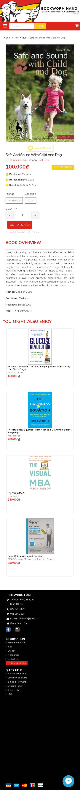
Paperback (14, 200)
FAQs (10, 694)
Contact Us (13, 659)
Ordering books (16, 663)
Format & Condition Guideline (22, 232)
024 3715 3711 (18, 609)
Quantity (11, 208)
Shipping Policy (15, 685)
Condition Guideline (17, 677)
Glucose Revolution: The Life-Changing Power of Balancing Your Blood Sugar (39, 368)
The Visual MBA (16, 493)
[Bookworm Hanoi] (40, 11)
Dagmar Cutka (18, 160)
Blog (9, 646)
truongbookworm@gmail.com (24, 618)
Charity (11, 650)
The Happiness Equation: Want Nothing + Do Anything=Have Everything (40, 431)
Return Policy (13, 690)
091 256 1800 (17, 613)
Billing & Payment (16, 681)
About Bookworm (16, 642)
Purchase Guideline (17, 673)
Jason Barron (13, 496)
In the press (13, 654)
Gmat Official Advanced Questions (26, 556)
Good (30, 200)
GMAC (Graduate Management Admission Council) (31, 559)
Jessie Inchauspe (15, 372)
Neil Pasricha (14, 435)
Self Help (44, 160)
